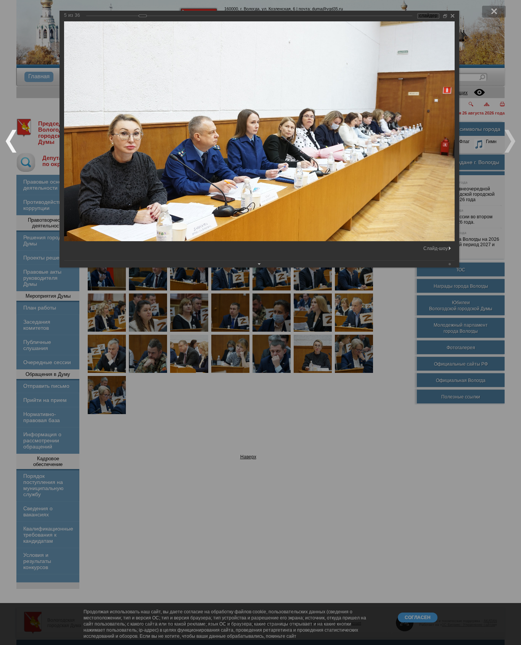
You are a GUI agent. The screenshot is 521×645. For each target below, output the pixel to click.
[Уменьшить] (445, 15)
